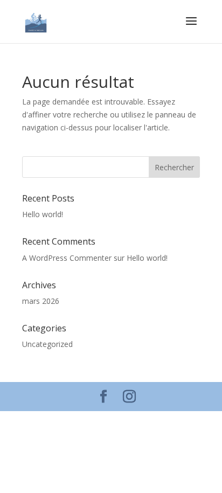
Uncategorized (47, 344)
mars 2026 (40, 301)
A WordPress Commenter (67, 258)
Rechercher (174, 167)
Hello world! (42, 214)
